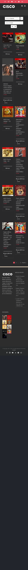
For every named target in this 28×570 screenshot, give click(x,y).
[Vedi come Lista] (15, 26)
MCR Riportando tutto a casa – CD (20, 74)
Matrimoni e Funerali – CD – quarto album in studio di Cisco (20, 239)
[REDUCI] (4, 317)
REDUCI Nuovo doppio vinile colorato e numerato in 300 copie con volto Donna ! (7, 88)
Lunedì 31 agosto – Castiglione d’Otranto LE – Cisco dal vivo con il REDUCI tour (20, 302)
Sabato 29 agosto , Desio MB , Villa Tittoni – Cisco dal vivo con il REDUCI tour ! (20, 292)
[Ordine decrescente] (21, 18)
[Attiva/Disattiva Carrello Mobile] (22, 6)
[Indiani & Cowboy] (9, 326)
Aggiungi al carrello (6, 101)
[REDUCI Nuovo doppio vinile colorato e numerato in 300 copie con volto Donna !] (7, 70)
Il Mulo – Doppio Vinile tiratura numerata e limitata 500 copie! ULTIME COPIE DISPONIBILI (20, 165)
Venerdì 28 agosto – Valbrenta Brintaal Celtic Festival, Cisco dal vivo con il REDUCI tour (20, 281)
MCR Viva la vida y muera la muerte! (7, 200)
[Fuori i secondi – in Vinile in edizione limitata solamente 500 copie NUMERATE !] (20, 190)
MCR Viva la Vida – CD (7, 160)
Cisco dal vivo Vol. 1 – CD (7, 46)
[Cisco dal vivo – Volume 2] (4, 336)
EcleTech (14, 350)
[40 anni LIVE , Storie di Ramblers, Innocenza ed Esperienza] (4, 326)
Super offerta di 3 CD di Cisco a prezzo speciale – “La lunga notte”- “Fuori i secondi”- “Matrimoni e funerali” (7, 239)
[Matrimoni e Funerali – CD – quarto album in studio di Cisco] (20, 227)
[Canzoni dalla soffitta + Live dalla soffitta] (9, 322)
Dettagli (8, 54)
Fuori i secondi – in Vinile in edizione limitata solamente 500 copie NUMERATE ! (20, 203)
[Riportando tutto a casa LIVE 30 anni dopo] (9, 317)
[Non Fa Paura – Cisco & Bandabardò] (4, 322)
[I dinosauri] (4, 331)
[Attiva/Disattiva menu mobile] (25, 6)
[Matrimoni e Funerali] (9, 331)
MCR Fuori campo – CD (7, 120)
